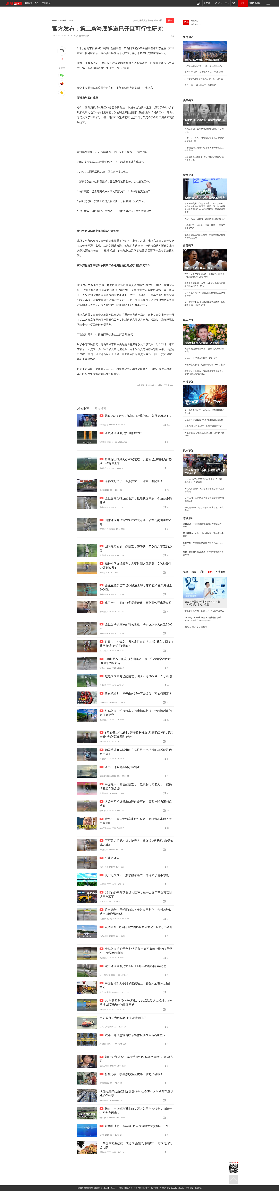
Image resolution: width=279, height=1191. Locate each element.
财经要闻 (188, 175)
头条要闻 (188, 100)
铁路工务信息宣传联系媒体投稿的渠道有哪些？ (135, 1035)
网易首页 (28, 3)
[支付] (226, 3)
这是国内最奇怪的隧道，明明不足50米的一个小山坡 (138, 676)
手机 (202, 571)
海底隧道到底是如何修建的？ (124, 433)
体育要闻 (188, 245)
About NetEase (109, 1188)
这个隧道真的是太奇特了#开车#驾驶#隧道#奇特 (136, 966)
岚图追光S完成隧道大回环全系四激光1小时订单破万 (138, 927)
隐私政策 (154, 1188)
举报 (172, 36)
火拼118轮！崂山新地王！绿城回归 (200, 85)
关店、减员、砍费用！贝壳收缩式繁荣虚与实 (205, 219)
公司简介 (120, 1188)
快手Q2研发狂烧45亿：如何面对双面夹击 (203, 426)
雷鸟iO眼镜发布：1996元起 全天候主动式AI (204, 611)
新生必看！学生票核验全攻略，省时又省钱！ (134, 1074)
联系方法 (128, 1188)
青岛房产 (188, 37)
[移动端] (198, 3)
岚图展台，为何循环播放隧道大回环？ (124, 1017)
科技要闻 (188, 381)
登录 (243, 3)
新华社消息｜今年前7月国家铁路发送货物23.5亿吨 (137, 1126)
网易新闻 (194, 21)
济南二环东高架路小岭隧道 (122, 767)
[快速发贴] (61, 51)
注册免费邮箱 (254, 3)
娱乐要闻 (188, 320)
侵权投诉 (198, 1188)
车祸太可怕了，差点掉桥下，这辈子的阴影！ (134, 481)
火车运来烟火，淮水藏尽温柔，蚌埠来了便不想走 (137, 875)
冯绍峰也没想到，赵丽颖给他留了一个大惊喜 (205, 364)
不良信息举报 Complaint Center (172, 1188)
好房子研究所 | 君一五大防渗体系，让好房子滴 (205, 78)
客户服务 (145, 1188)
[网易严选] (218, 3)
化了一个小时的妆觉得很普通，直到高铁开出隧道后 (138, 602)
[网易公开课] (207, 3)
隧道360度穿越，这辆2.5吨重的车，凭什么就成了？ (138, 415)
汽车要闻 (188, 450)
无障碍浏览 (46, 3)
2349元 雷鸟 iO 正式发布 (196, 627)
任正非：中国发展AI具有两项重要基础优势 (204, 420)
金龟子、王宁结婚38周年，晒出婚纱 (201, 358)
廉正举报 (189, 1188)
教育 (194, 571)
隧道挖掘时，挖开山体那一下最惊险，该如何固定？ (138, 693)
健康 (185, 571)
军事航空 (220, 571)
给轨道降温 (112, 858)
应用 (36, 3)
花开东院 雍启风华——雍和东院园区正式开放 (205, 65)
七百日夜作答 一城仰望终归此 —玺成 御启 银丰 (205, 72)
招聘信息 (137, 1188)
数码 (210, 571)
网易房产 (64, 20)
